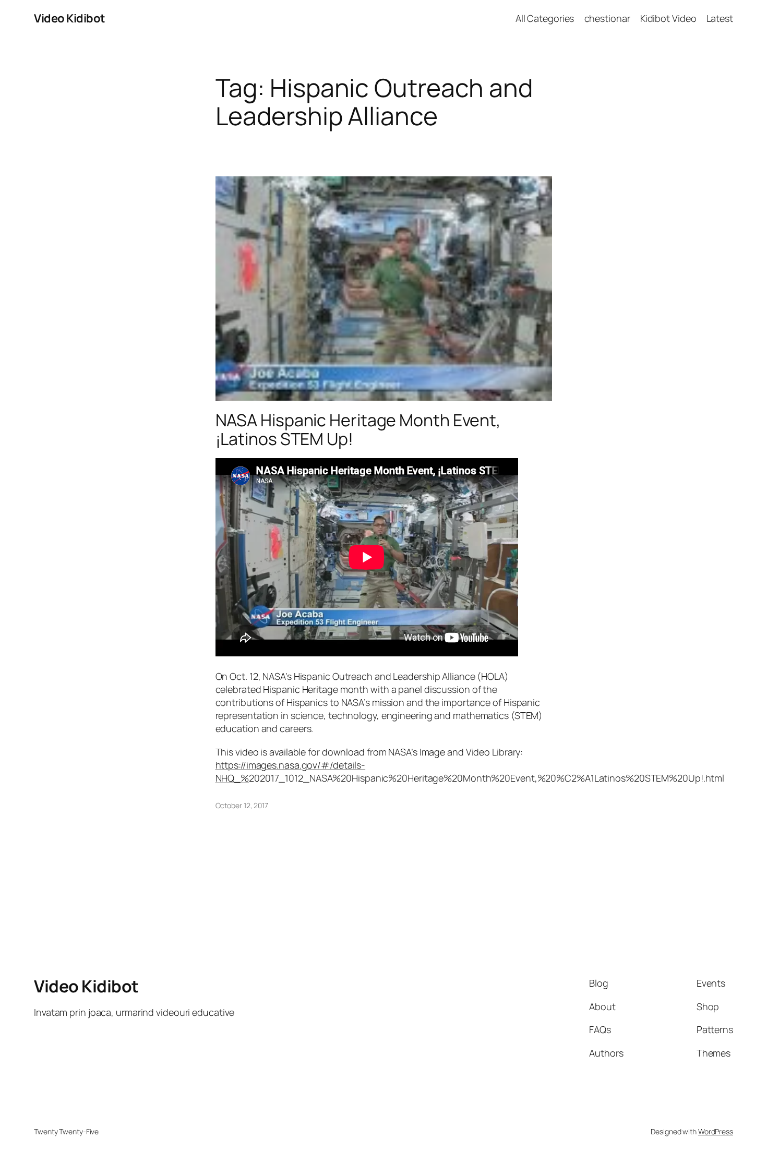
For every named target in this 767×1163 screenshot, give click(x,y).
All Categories (545, 18)
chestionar (607, 18)
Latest (719, 18)
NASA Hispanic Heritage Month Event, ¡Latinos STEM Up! (358, 429)
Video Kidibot (69, 18)
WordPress (715, 1131)
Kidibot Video (668, 18)
